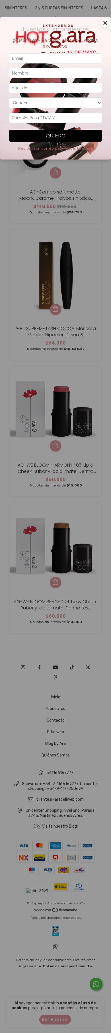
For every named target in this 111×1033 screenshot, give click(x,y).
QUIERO (55, 136)
